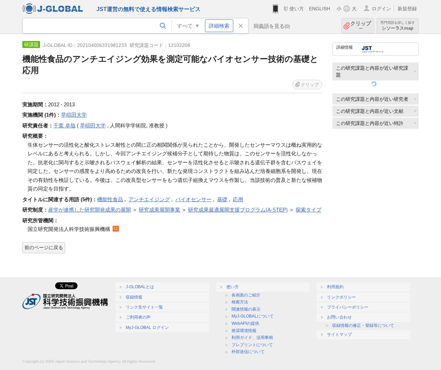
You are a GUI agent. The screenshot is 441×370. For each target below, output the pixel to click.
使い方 (296, 8)
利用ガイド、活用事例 (252, 337)
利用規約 (335, 286)
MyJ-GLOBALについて (253, 316)
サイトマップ (339, 334)
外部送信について (248, 351)
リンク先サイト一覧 (144, 307)
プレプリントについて (252, 344)
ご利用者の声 (138, 317)
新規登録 (407, 8)
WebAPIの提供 (245, 323)
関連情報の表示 (246, 309)
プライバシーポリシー (347, 307)
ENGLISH (319, 8)
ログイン (381, 8)
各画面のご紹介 (246, 295)
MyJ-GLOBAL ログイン (147, 327)
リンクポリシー (341, 297)
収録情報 (134, 297)
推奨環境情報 (244, 330)
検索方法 (240, 302)
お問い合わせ (339, 317)
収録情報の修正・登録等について (363, 325)
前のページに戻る (43, 247)
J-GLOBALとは (140, 286)
